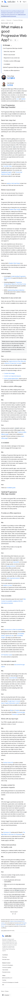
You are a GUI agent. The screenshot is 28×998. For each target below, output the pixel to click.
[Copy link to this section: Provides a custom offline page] (23, 386)
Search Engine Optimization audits (10, 703)
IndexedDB (16, 562)
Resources (4, 6)
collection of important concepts (13, 363)
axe (13, 635)
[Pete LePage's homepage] (14, 78)
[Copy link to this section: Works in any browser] (16, 190)
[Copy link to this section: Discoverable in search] (17, 661)
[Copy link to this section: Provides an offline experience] (22, 513)
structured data (21, 712)
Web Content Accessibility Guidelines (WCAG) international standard (13, 601)
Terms (2, 991)
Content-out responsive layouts (12, 376)
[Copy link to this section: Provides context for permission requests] (16, 787)
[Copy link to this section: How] (5, 180)
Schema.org (15, 714)
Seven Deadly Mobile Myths (11, 378)
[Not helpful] (12, 23)
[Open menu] (2, 1)
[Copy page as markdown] (15, 40)
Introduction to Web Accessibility (13, 629)
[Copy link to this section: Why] (4, 136)
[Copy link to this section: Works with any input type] (19, 719)
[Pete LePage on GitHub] (10, 78)
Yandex (17, 710)
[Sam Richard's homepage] (12, 85)
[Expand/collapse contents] (11, 45)
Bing (11, 710)
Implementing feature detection (16, 290)
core (17, 99)
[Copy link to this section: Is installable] (10, 443)
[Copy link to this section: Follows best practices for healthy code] (13, 847)
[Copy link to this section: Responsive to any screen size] (22, 298)
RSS (3, 984)
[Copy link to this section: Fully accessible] (12, 596)
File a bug (4, 957)
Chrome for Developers (7, 965)
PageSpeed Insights (6, 172)
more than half (13, 678)
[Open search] (18, 2)
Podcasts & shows (6, 972)
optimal (23, 99)
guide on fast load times (13, 183)
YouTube (4, 980)
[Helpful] (10, 23)
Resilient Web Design (14, 209)
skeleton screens (7, 585)
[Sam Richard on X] (8, 85)
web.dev (3, 20)
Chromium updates (6, 967)
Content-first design (9, 373)
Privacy (6, 991)
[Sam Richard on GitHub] (10, 85)
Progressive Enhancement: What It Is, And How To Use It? (15, 284)
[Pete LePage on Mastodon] (12, 78)
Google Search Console (14, 701)
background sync (11, 566)
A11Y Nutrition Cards (6, 655)
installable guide (11, 487)
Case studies (5, 969)
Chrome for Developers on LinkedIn (10, 982)
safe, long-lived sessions (13, 578)
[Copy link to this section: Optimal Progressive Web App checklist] (16, 494)
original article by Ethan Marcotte (17, 361)
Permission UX (7, 832)
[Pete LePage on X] (8, 78)
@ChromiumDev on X (7, 977)
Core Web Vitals (7, 166)
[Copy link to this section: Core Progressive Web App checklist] (16, 107)
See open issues (5, 959)
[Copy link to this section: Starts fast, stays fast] (17, 120)
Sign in (24, 1)
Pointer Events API (8, 762)
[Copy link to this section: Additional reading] (12, 273)
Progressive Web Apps (18, 20)
